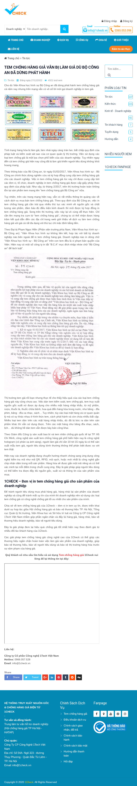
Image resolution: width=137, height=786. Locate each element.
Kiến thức (110, 103)
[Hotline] (95, 28)
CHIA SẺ (102, 40)
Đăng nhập (110, 21)
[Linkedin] (52, 677)
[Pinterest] (59, 677)
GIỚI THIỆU (122, 40)
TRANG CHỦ (16, 40)
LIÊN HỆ (15, 49)
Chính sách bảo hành (73, 737)
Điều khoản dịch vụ (75, 719)
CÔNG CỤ (83, 40)
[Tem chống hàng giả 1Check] (104, 714)
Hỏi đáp (68, 761)
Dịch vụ (64, 40)
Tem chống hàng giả (71, 554)
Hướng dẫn (111, 138)
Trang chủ (13, 58)
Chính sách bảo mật (75, 745)
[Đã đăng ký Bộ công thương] (109, 726)
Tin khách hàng (113, 124)
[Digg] (79, 677)
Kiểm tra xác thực (121, 49)
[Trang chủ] (15, 9)
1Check (29, 782)
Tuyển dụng (111, 131)
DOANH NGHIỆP (41, 40)
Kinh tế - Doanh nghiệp (118, 110)
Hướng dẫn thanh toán (74, 753)
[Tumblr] (65, 677)
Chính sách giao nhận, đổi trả (73, 727)
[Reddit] (72, 677)
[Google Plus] (45, 677)
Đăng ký (127, 21)
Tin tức (26, 58)
